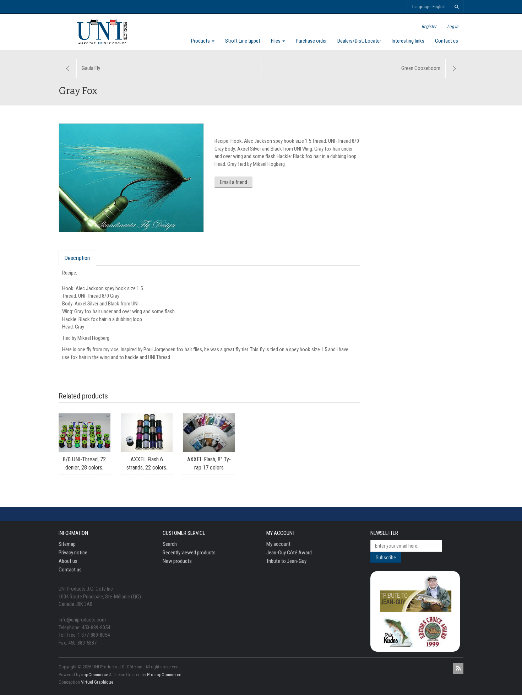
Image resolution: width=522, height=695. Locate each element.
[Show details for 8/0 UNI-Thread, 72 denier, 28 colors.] (84, 432)
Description (77, 258)
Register (429, 26)
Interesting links (408, 41)
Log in (452, 26)
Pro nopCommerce (164, 674)
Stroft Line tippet (242, 41)
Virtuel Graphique (97, 682)
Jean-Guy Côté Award (289, 552)
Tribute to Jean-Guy (286, 561)
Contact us (446, 41)
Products (201, 41)
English (439, 6)
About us (68, 561)
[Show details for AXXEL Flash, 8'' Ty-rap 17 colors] (209, 432)
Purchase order (311, 41)
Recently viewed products (189, 552)
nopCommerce (94, 674)
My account (278, 544)
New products (177, 561)
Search (170, 544)
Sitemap (67, 544)
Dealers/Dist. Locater (359, 41)
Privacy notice (73, 552)
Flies (276, 41)
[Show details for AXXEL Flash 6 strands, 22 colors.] (147, 432)
